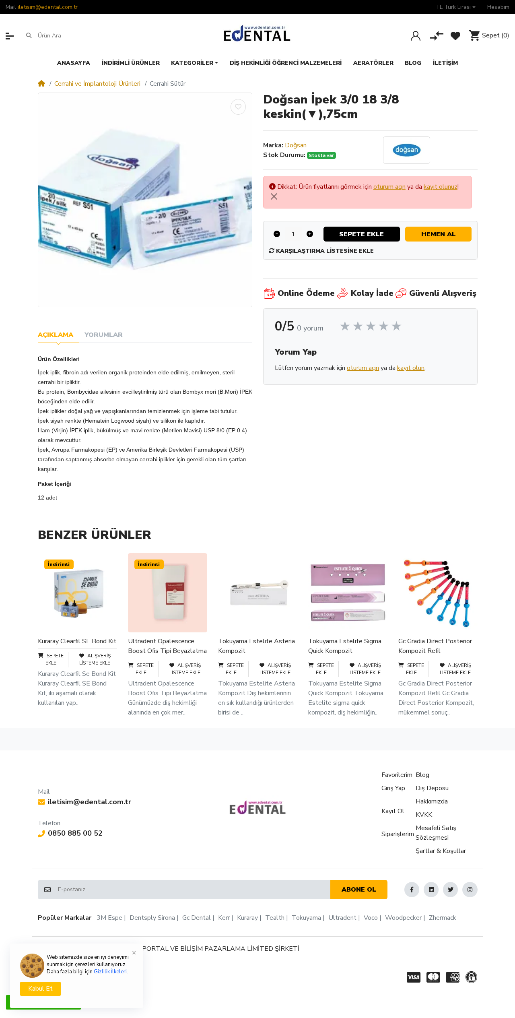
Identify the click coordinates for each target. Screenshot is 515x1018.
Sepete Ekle (361, 234)
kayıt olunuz (440, 186)
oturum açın (389, 186)
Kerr (224, 917)
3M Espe (109, 917)
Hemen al (438, 234)
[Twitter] (450, 889)
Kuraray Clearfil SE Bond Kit (77, 641)
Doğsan (296, 145)
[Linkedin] (431, 889)
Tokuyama (306, 917)
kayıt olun (410, 367)
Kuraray (247, 917)
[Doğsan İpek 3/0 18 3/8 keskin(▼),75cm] (145, 200)
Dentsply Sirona (152, 917)
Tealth (274, 917)
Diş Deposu (432, 788)
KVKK (424, 814)
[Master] (433, 977)
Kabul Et (40, 988)
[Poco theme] (257, 807)
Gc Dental (196, 917)
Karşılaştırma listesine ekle (324, 251)
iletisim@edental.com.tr (48, 7)
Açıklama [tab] (55, 334)
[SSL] (472, 977)
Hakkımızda (432, 801)
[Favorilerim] (455, 36)
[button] (455, 7)
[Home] (41, 83)
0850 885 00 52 (75, 833)
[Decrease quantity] (277, 234)
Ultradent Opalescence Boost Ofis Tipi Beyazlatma (167, 646)
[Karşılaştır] (436, 36)
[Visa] (412, 977)
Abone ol (359, 889)
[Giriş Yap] (415, 36)
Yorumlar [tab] (103, 334)
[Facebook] (411, 889)
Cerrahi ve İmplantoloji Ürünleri (97, 83)
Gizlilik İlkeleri (110, 971)
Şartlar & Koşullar (441, 851)
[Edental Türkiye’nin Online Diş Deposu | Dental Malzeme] (257, 35)
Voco (371, 917)
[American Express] (452, 977)
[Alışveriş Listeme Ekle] (238, 107)
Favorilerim (396, 774)
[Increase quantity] (310, 234)
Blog (422, 774)
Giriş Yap (393, 788)
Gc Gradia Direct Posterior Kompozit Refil (435, 646)
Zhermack (442, 917)
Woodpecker (403, 917)
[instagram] (469, 889)
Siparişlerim (397, 834)
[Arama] (29, 35)
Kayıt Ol (392, 811)
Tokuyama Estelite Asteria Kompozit (256, 646)
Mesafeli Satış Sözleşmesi (436, 833)
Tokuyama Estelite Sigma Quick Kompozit (344, 646)
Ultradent (342, 917)
